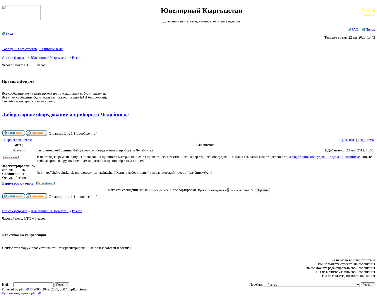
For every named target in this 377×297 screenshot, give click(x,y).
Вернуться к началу (17, 183)
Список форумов (14, 57)
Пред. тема (347, 140)
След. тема (366, 140)
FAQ (354, 29)
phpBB (24, 289)
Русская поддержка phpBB (21, 293)
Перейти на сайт (368, 12)
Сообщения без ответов (19, 49)
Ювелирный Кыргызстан (50, 57)
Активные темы (51, 49)
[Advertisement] (156, 33)
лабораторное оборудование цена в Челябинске (324, 157)
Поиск (370, 29)
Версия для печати (18, 140)
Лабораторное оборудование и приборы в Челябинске (65, 114)
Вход (9, 33)
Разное (77, 57)
